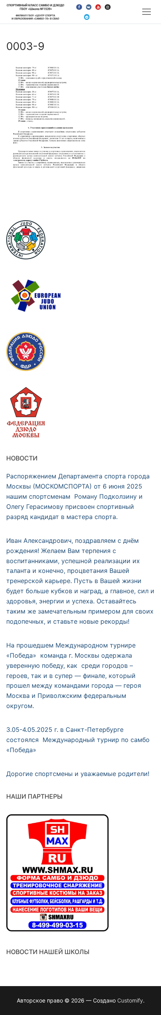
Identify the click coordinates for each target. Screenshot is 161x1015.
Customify (130, 1000)
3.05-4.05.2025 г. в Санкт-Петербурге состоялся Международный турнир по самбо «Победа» (78, 740)
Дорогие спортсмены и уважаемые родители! (77, 774)
